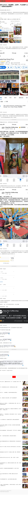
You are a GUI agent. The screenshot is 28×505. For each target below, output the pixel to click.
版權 (8, 491)
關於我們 (1, 491)
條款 (5, 491)
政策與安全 (4, 491)
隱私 (6, 491)
